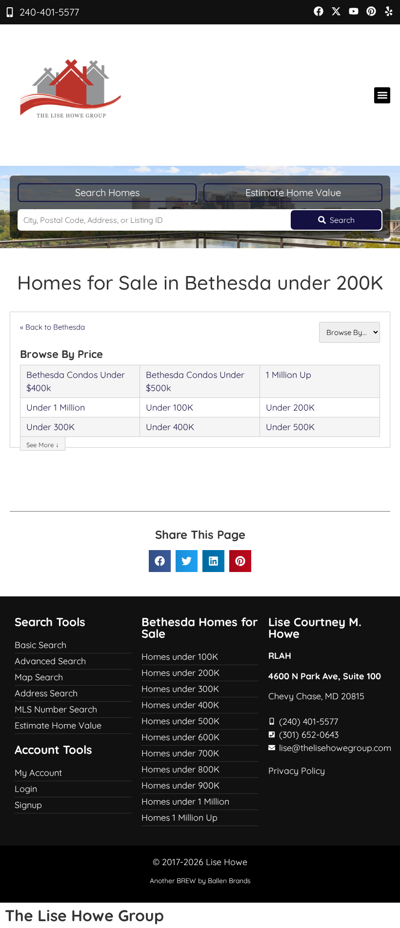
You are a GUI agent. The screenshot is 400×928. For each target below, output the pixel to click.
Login (26, 788)
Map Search (39, 677)
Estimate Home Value (293, 192)
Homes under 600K (180, 737)
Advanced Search (50, 661)
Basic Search (40, 645)
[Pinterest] (371, 11)
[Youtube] (353, 11)
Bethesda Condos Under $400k (75, 381)
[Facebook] (318, 11)
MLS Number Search (56, 709)
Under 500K (290, 427)
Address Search (46, 693)
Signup (28, 804)
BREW (186, 880)
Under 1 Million (55, 407)
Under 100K (169, 407)
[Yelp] (388, 11)
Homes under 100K (179, 656)
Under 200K (290, 407)
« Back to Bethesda (52, 327)
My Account (38, 772)
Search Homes (107, 192)
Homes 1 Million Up (179, 817)
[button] (382, 95)
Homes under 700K (180, 753)
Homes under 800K (180, 769)
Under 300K (50, 427)
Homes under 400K (180, 705)
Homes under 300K (180, 688)
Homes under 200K (180, 672)
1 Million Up (288, 374)
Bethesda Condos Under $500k (195, 381)
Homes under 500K (180, 721)
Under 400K (170, 427)
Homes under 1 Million (185, 801)
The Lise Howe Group (84, 915)
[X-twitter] (336, 11)
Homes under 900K (180, 785)
